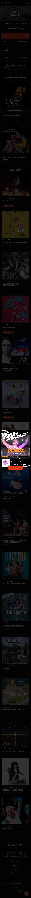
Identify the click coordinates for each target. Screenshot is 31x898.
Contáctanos (15, 468)
